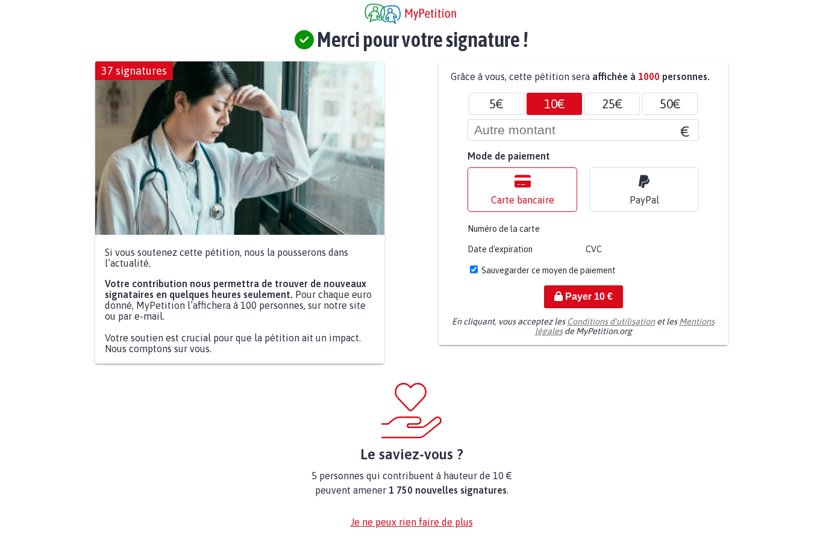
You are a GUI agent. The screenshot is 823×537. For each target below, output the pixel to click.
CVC (594, 249)
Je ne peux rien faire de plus (412, 522)
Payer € (588, 296)
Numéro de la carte (504, 229)
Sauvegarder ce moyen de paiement (548, 270)
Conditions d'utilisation (611, 321)
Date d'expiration (500, 249)
